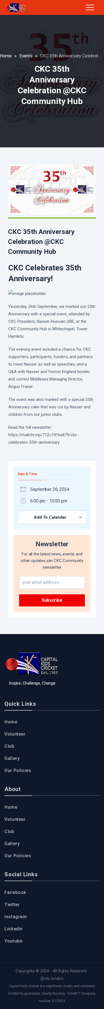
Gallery (12, 758)
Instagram (15, 916)
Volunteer (15, 734)
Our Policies (17, 770)
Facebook (15, 892)
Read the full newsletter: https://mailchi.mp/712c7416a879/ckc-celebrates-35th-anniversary (43, 435)
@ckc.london (52, 978)
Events (25, 55)
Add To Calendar (50, 517)
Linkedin (13, 928)
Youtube (13, 941)
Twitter (12, 904)
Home (5, 55)
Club (9, 746)
